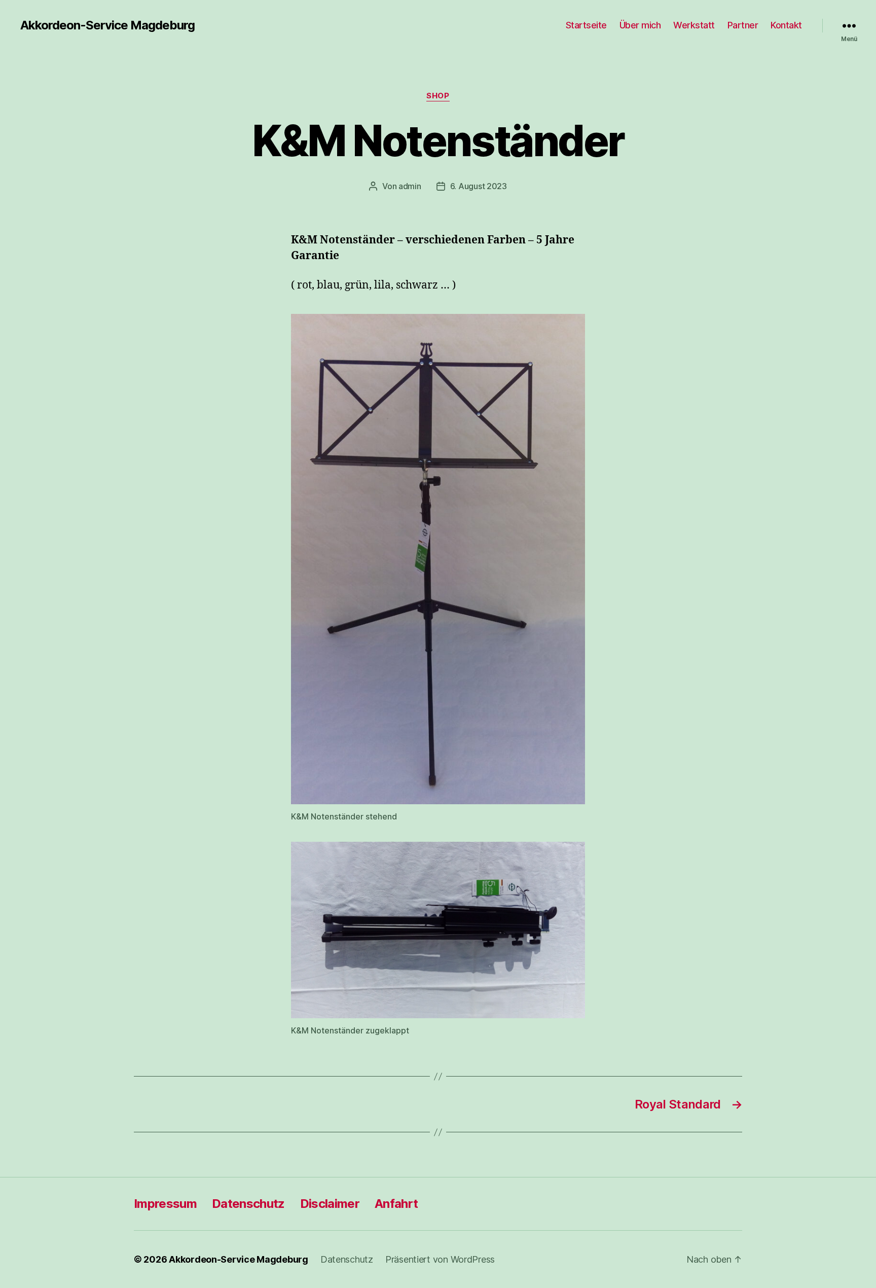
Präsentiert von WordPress (440, 1259)
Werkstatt (694, 25)
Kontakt (786, 25)
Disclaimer (329, 1203)
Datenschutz (248, 1203)
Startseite (586, 25)
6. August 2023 (478, 186)
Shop (437, 95)
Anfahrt (396, 1203)
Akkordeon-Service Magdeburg (107, 25)
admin (409, 186)
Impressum (165, 1203)
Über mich (640, 25)
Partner (742, 25)
